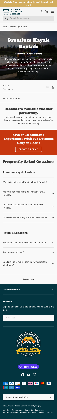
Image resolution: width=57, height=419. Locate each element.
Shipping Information (10, 412)
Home (5, 27)
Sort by (6, 85)
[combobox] (28, 18)
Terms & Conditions (46, 412)
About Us (6, 410)
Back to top (28, 279)
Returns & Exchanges (28, 412)
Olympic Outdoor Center (17, 406)
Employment (39, 410)
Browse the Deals (28, 149)
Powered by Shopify (33, 406)
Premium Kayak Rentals (18, 27)
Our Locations (17, 410)
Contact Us (29, 410)
